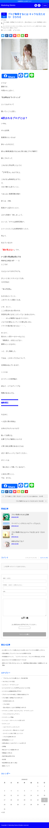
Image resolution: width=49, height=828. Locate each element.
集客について (6, 766)
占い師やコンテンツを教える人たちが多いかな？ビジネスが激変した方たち (23, 650)
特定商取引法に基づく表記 (9, 762)
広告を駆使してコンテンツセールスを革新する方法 (16, 653)
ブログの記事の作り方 (9, 736)
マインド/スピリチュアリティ (11, 714)
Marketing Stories (8, 5)
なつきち (17, 30)
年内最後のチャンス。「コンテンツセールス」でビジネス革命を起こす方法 (23, 656)
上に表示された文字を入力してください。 (24, 624)
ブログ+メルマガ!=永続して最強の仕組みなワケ (15, 694)
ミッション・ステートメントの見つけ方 (13, 720)
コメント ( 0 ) (44, 557)
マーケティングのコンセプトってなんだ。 (26, 523)
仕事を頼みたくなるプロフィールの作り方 (14, 743)
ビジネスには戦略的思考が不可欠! (11, 691)
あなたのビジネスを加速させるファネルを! (14, 660)
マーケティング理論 (7, 717)
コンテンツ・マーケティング (10, 684)
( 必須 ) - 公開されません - (13, 585)
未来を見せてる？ (17, 541)
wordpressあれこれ (8, 701)
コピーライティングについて (11, 727)
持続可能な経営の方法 (8, 756)
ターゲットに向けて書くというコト (13, 733)
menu (45, 5)
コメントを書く (7, 30)
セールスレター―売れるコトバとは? (13, 730)
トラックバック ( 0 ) (31, 557)
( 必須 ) (7, 578)
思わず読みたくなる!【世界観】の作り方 (14, 707)
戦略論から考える (7, 753)
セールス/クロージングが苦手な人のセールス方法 (16, 688)
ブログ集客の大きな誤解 (20, 514)
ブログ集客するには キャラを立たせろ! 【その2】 (30, 501)
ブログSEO (6, 704)
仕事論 (4, 746)
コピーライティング (29, 26)
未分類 (4, 759)
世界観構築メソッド (7, 740)
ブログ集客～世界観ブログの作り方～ (13, 22)
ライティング (6, 723)
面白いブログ (14, 28)
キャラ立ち (19, 26)
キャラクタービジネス (9, 26)
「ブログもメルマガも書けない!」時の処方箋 (15, 678)
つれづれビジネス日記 (8, 681)
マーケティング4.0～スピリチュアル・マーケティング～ (18, 710)
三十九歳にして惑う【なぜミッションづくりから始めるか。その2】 (24, 496)
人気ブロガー (39, 26)
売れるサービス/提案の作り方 (10, 749)
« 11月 (3, 812)
